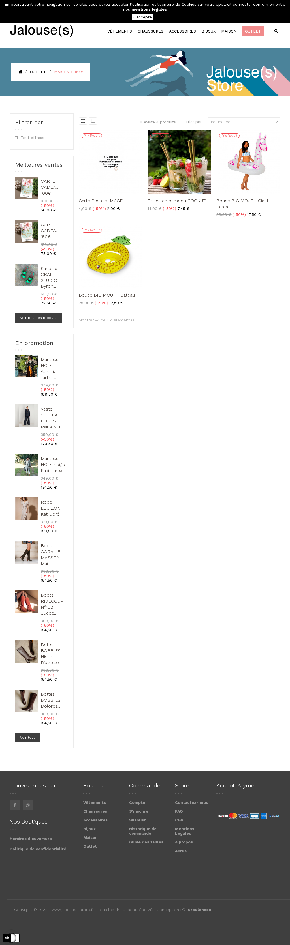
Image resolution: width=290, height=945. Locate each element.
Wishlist (137, 820)
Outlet (90, 846)
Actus (181, 851)
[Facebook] (15, 805)
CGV (179, 820)
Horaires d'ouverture (31, 838)
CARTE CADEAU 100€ (50, 187)
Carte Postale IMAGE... (102, 200)
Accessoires (95, 820)
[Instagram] (28, 805)
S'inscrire (138, 811)
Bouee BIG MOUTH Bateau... (108, 295)
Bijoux (89, 828)
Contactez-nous (191, 802)
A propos (184, 842)
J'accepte (142, 17)
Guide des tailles (146, 842)
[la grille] (83, 121)
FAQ (179, 811)
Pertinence (245, 122)
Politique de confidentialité (38, 849)
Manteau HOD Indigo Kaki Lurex (53, 464)
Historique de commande (143, 831)
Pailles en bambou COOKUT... (178, 200)
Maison (90, 837)
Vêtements (94, 802)
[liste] (93, 121)
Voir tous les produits (38, 318)
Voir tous (27, 738)
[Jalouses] (42, 31)
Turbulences (198, 909)
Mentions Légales (184, 831)
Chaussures (95, 811)
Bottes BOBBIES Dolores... (51, 700)
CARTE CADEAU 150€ (50, 230)
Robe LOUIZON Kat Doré (51, 508)
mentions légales (149, 9)
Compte (137, 802)
